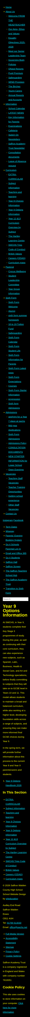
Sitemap (10, 947)
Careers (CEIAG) (14, 874)
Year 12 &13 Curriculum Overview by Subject (16, 843)
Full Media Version (15, 934)
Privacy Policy (12, 951)
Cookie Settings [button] (13, 956)
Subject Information (15, 808)
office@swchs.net (18, 927)
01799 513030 (14, 923)
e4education (12, 898)
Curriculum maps (14, 879)
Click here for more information (13, 1007)
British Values (12, 870)
